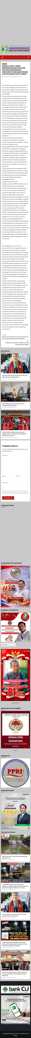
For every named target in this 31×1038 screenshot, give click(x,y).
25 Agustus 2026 (11, 859)
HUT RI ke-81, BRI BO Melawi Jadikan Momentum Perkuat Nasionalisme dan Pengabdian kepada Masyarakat (14, 974)
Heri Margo (5, 407)
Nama (4, 476)
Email (18, 476)
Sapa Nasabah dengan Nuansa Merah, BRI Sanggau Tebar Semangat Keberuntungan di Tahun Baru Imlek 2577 (14, 433)
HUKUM (4, 938)
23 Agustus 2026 (11, 378)
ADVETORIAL (5, 428)
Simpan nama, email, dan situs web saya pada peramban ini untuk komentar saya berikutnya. (15, 492)
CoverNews (22, 1033)
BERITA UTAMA (5, 880)
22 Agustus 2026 (11, 947)
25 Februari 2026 (11, 407)
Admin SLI (5, 859)
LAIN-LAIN (4, 63)
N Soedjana (5, 378)
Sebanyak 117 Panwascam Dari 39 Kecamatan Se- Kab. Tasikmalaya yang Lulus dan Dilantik (15, 336)
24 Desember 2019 (15, 76)
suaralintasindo (6, 76)
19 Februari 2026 (13, 437)
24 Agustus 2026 (11, 889)
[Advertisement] (15, 6)
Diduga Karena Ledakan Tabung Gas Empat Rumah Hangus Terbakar (17, 342)
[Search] (28, 57)
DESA (4, 852)
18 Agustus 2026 (11, 977)
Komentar (5, 455)
